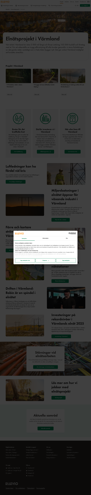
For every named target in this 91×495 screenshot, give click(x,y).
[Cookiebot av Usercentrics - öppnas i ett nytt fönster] (69, 233)
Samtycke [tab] (24, 238)
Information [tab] (45, 238)
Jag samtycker (66, 260)
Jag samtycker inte (25, 260)
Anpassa (45, 260)
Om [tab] (67, 238)
